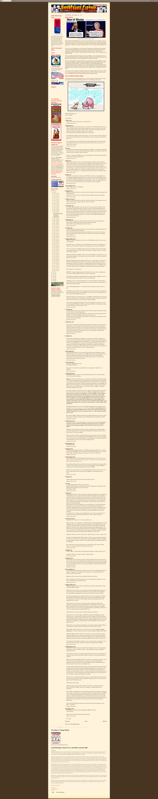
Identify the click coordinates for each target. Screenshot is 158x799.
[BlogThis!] (67, 115)
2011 (53, 277)
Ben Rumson (69, 708)
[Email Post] (75, 113)
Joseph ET (68, 125)
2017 (53, 190)
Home (86, 721)
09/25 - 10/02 (56, 212)
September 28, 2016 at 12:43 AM (71, 123)
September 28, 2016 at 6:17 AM (71, 217)
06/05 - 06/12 (56, 239)
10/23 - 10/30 (56, 206)
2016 (53, 192)
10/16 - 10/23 (56, 207)
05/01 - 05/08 (56, 246)
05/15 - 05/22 (56, 243)
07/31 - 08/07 (56, 227)
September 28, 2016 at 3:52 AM (71, 188)
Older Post (105, 721)
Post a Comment (68, 718)
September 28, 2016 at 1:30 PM (70, 516)
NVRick (68, 550)
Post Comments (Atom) (74, 724)
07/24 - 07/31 (56, 229)
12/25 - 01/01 (56, 193)
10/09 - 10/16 (56, 209)
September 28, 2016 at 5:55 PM (70, 566)
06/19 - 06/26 (56, 236)
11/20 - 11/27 (56, 200)
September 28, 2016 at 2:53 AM (71, 172)
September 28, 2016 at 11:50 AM (71, 454)
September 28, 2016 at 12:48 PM (71, 481)
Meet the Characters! (60, 792)
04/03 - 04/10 (56, 252)
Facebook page (59, 166)
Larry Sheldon (69, 569)
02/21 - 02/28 (56, 260)
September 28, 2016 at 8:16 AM (71, 319)
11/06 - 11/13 (56, 203)
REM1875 (68, 191)
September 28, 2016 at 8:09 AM (71, 307)
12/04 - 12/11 (56, 197)
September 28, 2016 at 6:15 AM (71, 203)
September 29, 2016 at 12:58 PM (71, 715)
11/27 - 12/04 (56, 199)
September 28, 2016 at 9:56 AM (71, 370)
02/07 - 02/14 (56, 263)
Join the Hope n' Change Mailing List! (57, 23)
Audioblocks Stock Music (55, 296)
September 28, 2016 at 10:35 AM (71, 446)
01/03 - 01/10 (56, 270)
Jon (67, 148)
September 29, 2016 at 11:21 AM (71, 644)
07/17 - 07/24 (56, 230)
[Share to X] (68, 115)
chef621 (68, 336)
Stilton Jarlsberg (69, 239)
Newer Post (67, 721)
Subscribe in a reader (54, 80)
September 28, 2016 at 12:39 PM (71, 474)
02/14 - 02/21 (56, 262)
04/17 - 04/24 (56, 249)
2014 (53, 273)
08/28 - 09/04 (56, 221)
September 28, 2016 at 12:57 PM (71, 490)
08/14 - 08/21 (56, 224)
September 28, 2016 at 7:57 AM (71, 236)
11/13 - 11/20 (56, 202)
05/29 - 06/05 (56, 240)
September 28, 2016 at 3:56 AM (71, 196)
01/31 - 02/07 (56, 264)
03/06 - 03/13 (56, 257)
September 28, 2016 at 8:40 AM (71, 333)
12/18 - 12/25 (56, 194)
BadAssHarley (69, 443)
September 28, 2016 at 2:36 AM (71, 158)
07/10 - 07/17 (56, 232)
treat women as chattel (78, 425)
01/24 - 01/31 (56, 266)
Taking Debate (55, 214)
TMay (67, 160)
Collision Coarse (56, 216)
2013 (53, 275)
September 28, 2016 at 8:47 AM (71, 359)
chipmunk (68, 448)
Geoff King (68, 219)
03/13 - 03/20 (56, 256)
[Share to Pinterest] (71, 115)
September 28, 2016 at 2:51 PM (70, 555)
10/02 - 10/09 (56, 210)
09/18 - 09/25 (56, 217)
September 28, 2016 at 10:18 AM (71, 441)
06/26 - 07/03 (56, 234)
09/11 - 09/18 (56, 219)
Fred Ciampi (69, 351)
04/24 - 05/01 (56, 247)
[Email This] (65, 115)
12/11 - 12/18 (56, 196)
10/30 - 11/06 (56, 204)
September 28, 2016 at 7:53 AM (71, 225)
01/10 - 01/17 (56, 269)
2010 (53, 279)
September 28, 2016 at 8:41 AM (71, 348)
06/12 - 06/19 (56, 237)
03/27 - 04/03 (56, 253)
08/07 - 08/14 (56, 226)
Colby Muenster (69, 457)
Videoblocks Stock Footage (56, 294)
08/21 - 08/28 (56, 223)
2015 (53, 272)
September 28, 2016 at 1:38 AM (71, 145)
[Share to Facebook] (70, 115)
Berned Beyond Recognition (58, 213)
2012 (53, 276)
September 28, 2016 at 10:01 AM (71, 418)
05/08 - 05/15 (56, 244)
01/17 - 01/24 (56, 267)
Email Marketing (56, 35)
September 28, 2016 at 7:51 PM (70, 582)
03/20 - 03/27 (56, 254)
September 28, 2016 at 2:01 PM (70, 547)
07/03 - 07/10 (56, 233)
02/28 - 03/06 (56, 259)
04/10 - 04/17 (56, 250)
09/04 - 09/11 (56, 220)
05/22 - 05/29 (56, 242)
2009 (53, 280)
